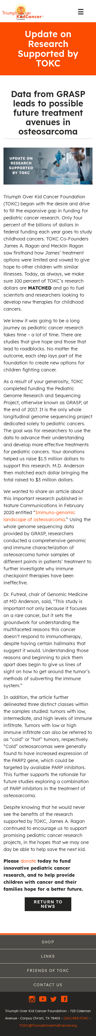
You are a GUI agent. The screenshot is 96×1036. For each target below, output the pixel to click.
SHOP (48, 942)
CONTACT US (48, 984)
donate (28, 861)
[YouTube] (43, 999)
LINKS (48, 956)
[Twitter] (54, 999)
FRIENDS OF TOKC (48, 970)
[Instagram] (32, 999)
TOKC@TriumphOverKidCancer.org (48, 1025)
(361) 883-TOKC (76, 1018)
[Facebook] (64, 999)
